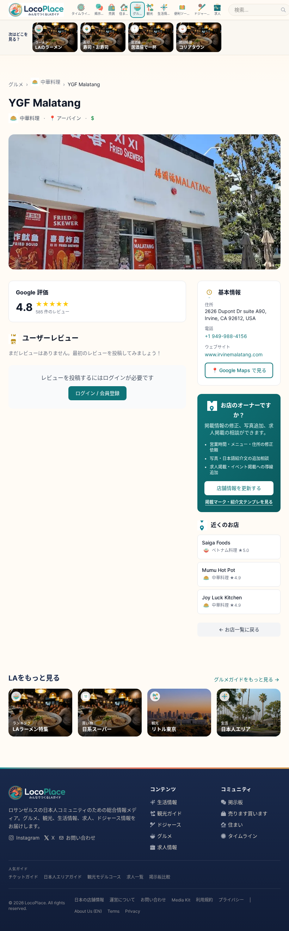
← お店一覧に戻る (239, 629)
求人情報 (167, 847)
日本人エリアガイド (63, 877)
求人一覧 (135, 877)
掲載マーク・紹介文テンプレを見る (239, 502)
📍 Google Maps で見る (239, 370)
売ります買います (248, 813)
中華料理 (50, 82)
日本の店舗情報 (89, 900)
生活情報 (167, 802)
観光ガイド (169, 813)
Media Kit (181, 900)
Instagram (27, 838)
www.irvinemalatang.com (234, 354)
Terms (113, 911)
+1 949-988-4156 (226, 336)
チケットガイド (23, 877)
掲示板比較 (159, 877)
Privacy (132, 911)
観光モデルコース (104, 877)
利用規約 (204, 900)
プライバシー (231, 900)
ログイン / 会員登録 (97, 393)
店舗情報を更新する (239, 488)
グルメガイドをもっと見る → (246, 679)
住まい (235, 825)
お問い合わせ (81, 838)
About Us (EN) (88, 911)
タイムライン (242, 836)
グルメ (15, 84)
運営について (122, 900)
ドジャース (169, 825)
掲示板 (235, 802)
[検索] (283, 10)
